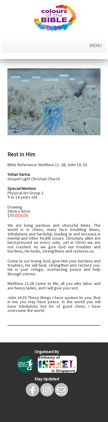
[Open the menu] (96, 45)
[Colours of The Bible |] (54, 18)
